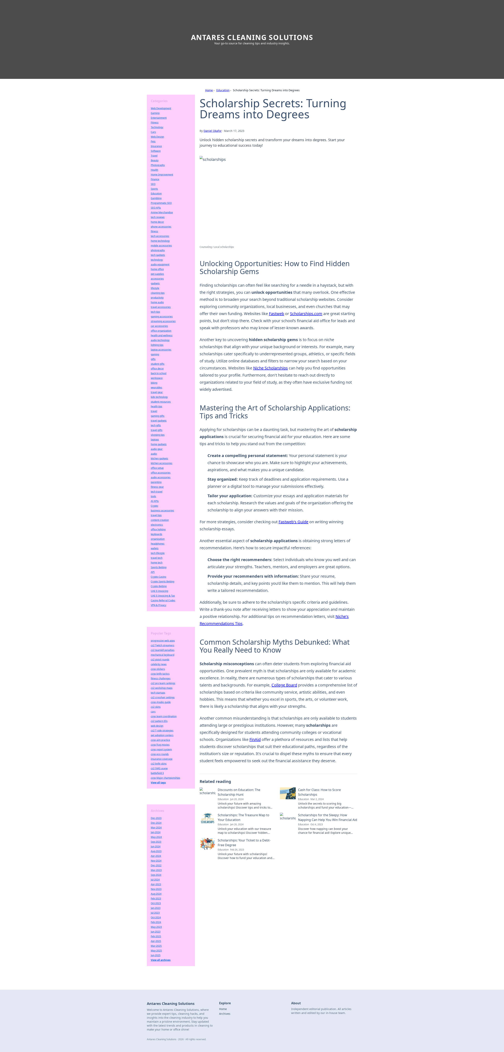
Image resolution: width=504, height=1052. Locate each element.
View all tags (158, 782)
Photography (158, 165)
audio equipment (160, 264)
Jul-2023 (155, 912)
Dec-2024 (156, 822)
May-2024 (156, 837)
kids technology (159, 397)
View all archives (160, 960)
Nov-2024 (156, 860)
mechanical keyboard (162, 655)
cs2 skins (156, 707)
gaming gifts (157, 416)
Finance (155, 179)
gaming (155, 354)
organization (158, 539)
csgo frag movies (160, 744)
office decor (157, 368)
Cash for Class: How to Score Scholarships (319, 792)
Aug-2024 (156, 893)
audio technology (160, 340)
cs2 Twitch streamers (162, 645)
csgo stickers (158, 669)
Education (223, 90)
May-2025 (156, 950)
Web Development (161, 108)
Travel (154, 155)
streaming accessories (163, 321)
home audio (157, 302)
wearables (156, 387)
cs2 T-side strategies (162, 730)
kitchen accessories (161, 463)
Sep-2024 (156, 875)
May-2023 (156, 927)
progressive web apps (163, 640)
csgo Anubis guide (161, 702)
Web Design (157, 136)
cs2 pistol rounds (160, 659)
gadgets (155, 283)
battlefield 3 (157, 773)
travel (154, 411)
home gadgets (159, 444)
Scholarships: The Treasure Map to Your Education (243, 817)
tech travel (156, 491)
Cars (153, 132)
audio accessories (160, 477)
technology (157, 259)
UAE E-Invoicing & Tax (163, 595)
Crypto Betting (159, 586)
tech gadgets (158, 255)
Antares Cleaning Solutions (252, 37)
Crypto (154, 505)
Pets (153, 141)
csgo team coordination (164, 716)
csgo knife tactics (160, 673)
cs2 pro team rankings (163, 683)
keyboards (156, 534)
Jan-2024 (155, 832)
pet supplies (157, 274)
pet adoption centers (162, 735)
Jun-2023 (155, 931)
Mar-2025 (156, 946)
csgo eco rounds (160, 754)
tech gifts (156, 425)
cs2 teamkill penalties (162, 650)
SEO (153, 184)
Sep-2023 (156, 841)
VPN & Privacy (158, 605)
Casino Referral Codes (163, 600)
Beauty (154, 160)
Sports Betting (158, 567)
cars (153, 711)
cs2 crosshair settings (163, 697)
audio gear (157, 449)
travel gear (157, 392)
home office (157, 269)
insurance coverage (161, 759)
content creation (160, 520)
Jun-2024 (155, 846)
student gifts (157, 364)
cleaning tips (158, 293)
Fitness (154, 122)
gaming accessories (162, 316)
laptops (155, 439)
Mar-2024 (156, 827)
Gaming (155, 113)
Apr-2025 (156, 941)
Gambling (156, 198)
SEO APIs (156, 207)
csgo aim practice (160, 740)
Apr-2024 (156, 856)
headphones (157, 543)
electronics (157, 524)
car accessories (159, 326)
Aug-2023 (156, 851)
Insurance (156, 146)
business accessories (162, 510)
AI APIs (155, 501)
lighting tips (157, 345)
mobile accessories (161, 245)
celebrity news (159, 664)
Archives (224, 1014)
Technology (157, 127)
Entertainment (159, 117)
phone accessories (161, 226)
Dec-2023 (156, 818)
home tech (156, 562)
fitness (154, 231)
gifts (153, 359)
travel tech (156, 558)
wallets (154, 548)
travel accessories (161, 307)
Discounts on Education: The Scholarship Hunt (239, 792)
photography (158, 250)
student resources (161, 401)
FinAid (255, 739)
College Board (284, 685)
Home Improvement (162, 174)
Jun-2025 (155, 955)
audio (154, 453)
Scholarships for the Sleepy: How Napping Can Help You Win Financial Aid (327, 817)
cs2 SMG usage (159, 768)
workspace (157, 378)
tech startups (158, 692)
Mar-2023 (156, 870)
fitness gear (157, 487)
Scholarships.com (306, 313)
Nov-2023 (156, 889)
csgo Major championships (165, 778)
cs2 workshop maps (161, 688)
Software (156, 151)
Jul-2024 (155, 879)
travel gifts (156, 430)
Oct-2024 (156, 917)
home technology (160, 240)
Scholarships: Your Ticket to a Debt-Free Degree (244, 842)
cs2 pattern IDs (159, 721)
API (153, 572)
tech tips (155, 311)
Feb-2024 (156, 922)
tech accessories (160, 236)
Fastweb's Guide (293, 521)
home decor (157, 222)
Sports (154, 188)
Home (209, 90)
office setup (157, 468)
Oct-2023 (156, 903)
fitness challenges (160, 678)
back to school (158, 373)
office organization (161, 330)
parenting (156, 482)
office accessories (160, 472)
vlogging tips (158, 434)
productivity (157, 297)
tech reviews (158, 217)
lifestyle (155, 288)
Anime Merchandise (162, 212)
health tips (156, 406)
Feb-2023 (156, 898)
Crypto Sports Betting (162, 581)
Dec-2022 (156, 865)
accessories (157, 278)
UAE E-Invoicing (159, 591)
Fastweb (276, 313)
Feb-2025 (156, 936)
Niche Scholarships (270, 368)
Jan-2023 (155, 908)
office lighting (158, 529)
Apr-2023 (156, 884)
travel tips (156, 515)
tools (153, 496)
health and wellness (161, 335)
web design (157, 725)
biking (154, 382)
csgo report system (161, 749)
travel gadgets (159, 420)
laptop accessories (161, 349)
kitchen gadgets (159, 458)
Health (154, 170)
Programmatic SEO (161, 203)
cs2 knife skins (159, 763)
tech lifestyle (158, 553)
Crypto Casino (158, 576)
